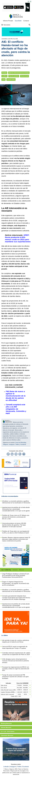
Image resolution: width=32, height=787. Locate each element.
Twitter (17, 444)
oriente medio (11, 79)
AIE (3, 111)
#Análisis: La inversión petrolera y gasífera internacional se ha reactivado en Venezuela (16, 502)
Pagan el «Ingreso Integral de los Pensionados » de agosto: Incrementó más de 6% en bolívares (15, 583)
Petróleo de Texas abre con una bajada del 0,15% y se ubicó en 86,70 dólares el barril (15, 532)
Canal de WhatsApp (20, 442)
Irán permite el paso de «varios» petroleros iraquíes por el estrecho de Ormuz (15, 641)
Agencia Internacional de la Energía (19, 72)
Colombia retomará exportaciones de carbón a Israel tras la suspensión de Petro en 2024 (16, 653)
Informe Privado (8, 20)
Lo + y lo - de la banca (7, 731)
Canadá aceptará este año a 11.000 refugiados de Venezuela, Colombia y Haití (16, 409)
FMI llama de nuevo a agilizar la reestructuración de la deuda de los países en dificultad (16, 395)
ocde (3, 79)
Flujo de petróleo (13, 76)
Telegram (5, 444)
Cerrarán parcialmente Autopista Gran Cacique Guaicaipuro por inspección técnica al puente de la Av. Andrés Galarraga (16, 597)
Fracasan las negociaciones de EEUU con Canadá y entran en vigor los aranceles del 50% (15, 668)
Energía (4, 72)
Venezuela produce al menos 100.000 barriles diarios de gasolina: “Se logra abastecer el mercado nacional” (14, 525)
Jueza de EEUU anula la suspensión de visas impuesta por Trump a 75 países (14, 647)
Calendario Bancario (7, 735)
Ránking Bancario (6, 723)
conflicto (4, 76)
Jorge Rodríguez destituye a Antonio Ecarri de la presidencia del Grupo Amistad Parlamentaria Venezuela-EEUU (15, 575)
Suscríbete (18, 20)
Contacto (26, 20)
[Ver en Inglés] (28, 1)
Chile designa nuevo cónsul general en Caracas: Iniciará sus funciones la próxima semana (15, 660)
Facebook (23, 444)
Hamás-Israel (24, 76)
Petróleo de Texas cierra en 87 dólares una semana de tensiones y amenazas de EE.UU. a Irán (15, 517)
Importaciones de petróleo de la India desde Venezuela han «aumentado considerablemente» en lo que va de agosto (16, 509)
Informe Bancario (6, 727)
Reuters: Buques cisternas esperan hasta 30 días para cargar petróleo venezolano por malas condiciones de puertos (16, 539)
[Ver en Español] (30, 1)
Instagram (12, 444)
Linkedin (6, 766)
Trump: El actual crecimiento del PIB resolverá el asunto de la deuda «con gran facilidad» (15, 676)
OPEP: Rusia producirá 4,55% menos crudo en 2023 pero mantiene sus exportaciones (18, 238)
